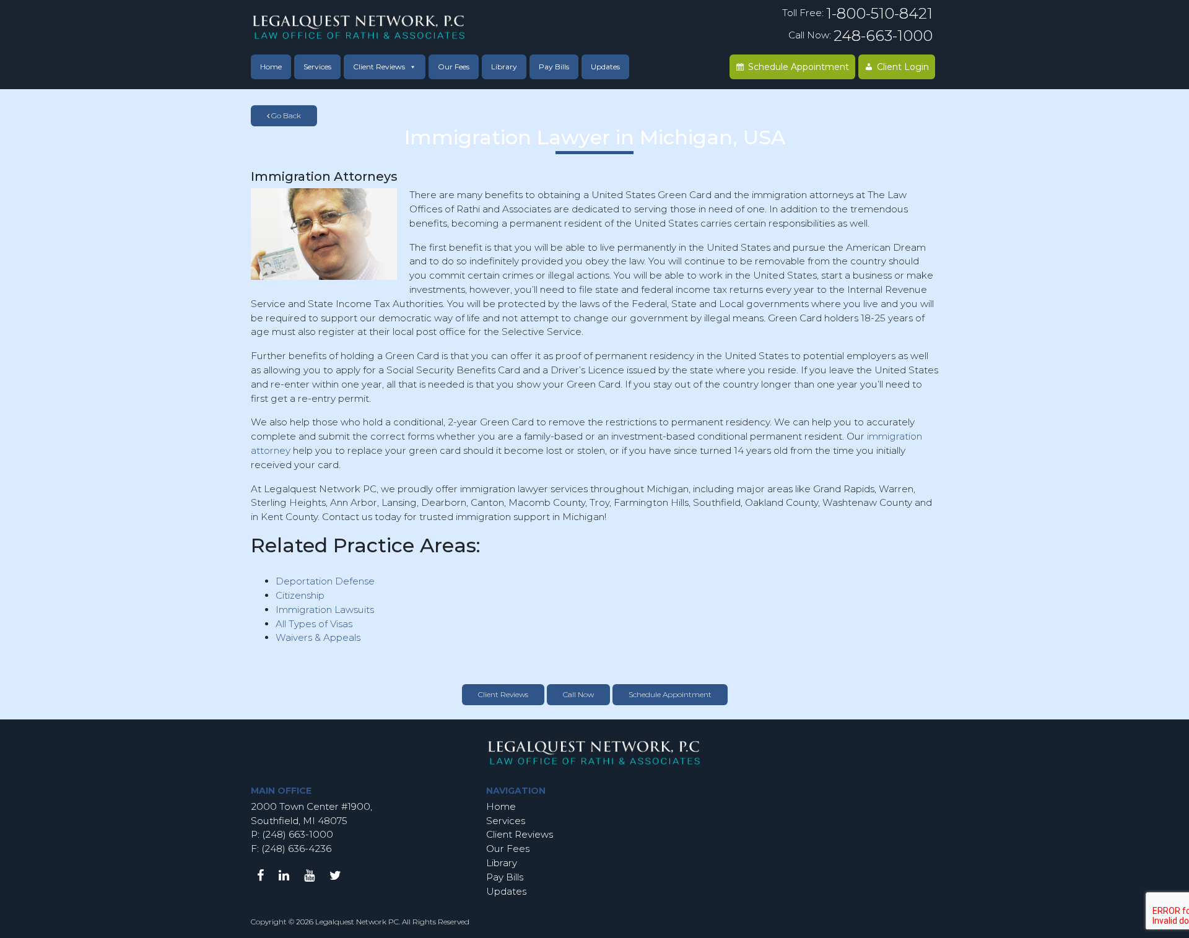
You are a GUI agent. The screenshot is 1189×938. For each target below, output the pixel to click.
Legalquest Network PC (357, 921)
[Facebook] (260, 875)
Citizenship (300, 595)
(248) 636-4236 (296, 848)
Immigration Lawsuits (325, 609)
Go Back (285, 115)
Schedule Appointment (798, 66)
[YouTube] (309, 875)
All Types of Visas (314, 624)
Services (317, 66)
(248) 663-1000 (296, 834)
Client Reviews (379, 66)
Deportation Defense (325, 581)
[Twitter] (335, 875)
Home (271, 66)
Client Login (903, 66)
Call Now (578, 694)
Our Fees (453, 66)
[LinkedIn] (284, 875)
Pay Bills (554, 66)
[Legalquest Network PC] (359, 26)
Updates (605, 66)
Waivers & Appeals (318, 637)
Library (504, 66)
